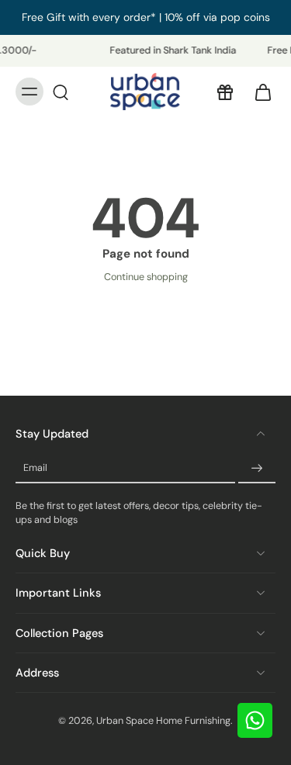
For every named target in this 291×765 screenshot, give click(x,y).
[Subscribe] (256, 468)
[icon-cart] (258, 91)
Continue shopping (146, 277)
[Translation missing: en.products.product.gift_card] (224, 91)
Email (35, 468)
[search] (60, 91)
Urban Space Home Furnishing (163, 721)
